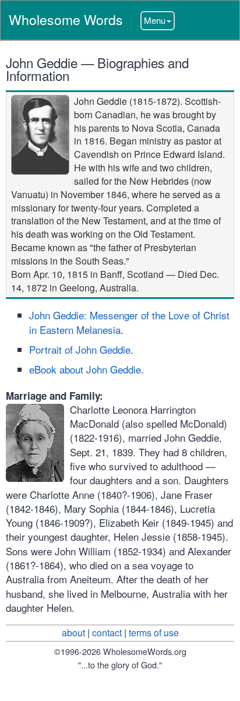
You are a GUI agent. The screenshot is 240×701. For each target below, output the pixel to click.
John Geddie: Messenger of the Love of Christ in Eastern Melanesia (129, 322)
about (73, 632)
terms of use (154, 632)
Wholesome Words (66, 19)
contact (107, 632)
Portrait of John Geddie (79, 349)
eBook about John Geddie (85, 369)
